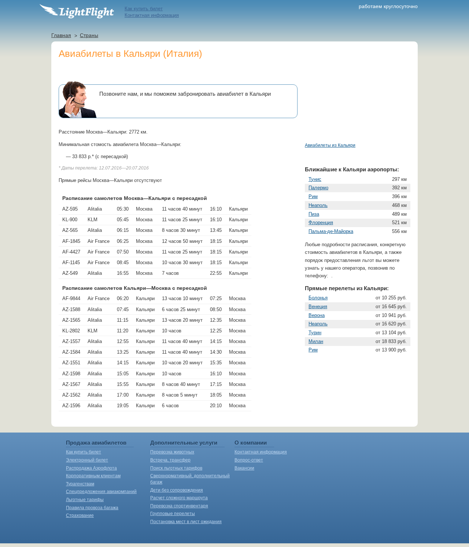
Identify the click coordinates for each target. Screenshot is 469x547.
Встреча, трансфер (170, 460)
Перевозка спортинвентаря (179, 505)
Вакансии (244, 468)
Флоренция (321, 222)
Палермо (318, 187)
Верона (317, 315)
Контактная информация (152, 15)
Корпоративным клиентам (93, 475)
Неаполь (318, 205)
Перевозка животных (172, 452)
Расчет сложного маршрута (179, 497)
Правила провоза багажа (92, 507)
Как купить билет (144, 8)
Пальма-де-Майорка (331, 231)
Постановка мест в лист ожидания (186, 521)
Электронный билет (87, 460)
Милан (316, 341)
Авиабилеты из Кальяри (330, 145)
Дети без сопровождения (176, 490)
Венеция (318, 306)
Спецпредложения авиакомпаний (101, 491)
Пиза (314, 214)
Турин (315, 332)
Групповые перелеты (172, 513)
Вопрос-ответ (248, 460)
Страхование (80, 515)
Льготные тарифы (85, 499)
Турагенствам (80, 483)
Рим (313, 196)
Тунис (315, 179)
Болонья (318, 297)
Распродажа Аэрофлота (91, 468)
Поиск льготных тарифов (176, 468)
